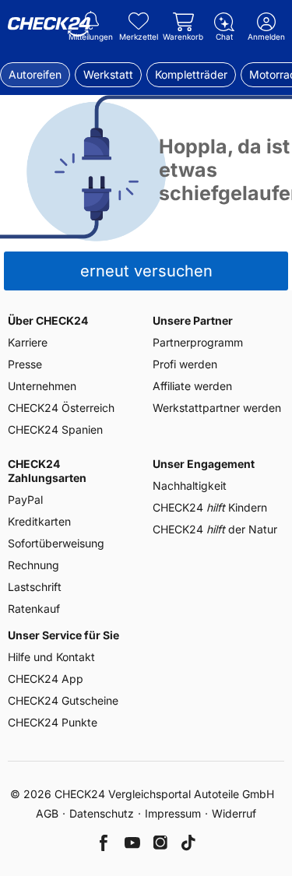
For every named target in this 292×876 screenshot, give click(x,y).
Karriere (27, 342)
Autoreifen (35, 74)
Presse (25, 364)
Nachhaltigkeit (190, 485)
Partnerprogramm (198, 342)
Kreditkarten (39, 521)
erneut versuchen (146, 271)
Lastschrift (35, 586)
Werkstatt (108, 74)
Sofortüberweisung (56, 543)
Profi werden (185, 364)
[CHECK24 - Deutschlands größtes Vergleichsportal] (49, 27)
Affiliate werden (192, 385)
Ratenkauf (34, 608)
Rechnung (33, 565)
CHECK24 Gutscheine (63, 700)
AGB (47, 813)
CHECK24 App (45, 678)
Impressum (173, 813)
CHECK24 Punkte (52, 722)
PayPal (25, 499)
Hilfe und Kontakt (51, 656)
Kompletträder (191, 74)
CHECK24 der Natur (215, 529)
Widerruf (234, 813)
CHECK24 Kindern (210, 507)
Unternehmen (42, 385)
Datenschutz (101, 813)
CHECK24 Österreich (61, 407)
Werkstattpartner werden (217, 407)
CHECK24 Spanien (55, 429)
